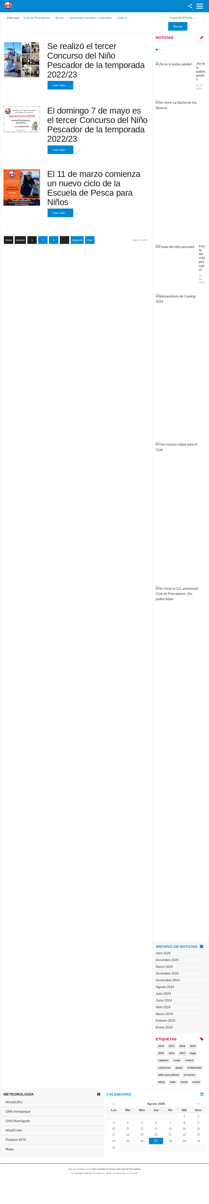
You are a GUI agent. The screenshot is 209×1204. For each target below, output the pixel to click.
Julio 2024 (163, 993)
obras (161, 1082)
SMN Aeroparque (18, 1111)
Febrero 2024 (165, 1020)
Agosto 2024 (165, 987)
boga (193, 1053)
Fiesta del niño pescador (202, 258)
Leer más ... (60, 85)
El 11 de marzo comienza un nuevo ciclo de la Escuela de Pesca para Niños (93, 188)
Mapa (10, 1149)
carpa (176, 1060)
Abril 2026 (163, 953)
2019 (193, 1046)
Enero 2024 (164, 1027)
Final (90, 240)
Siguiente (77, 240)
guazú (179, 1067)
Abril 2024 (163, 1007)
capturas (163, 1060)
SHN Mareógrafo (18, 1121)
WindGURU (14, 1102)
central (189, 1060)
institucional (194, 1067)
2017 (172, 1046)
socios (196, 1082)
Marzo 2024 (164, 1014)
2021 (172, 1053)
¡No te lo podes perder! (200, 71)
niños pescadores (168, 1074)
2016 (161, 1046)
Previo (165, 49)
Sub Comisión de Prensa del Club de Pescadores (116, 1169)
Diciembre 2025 (167, 960)
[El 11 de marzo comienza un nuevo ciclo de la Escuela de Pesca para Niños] (21, 187)
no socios (189, 1074)
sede (173, 1082)
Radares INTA (16, 1139)
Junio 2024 (164, 1000)
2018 (182, 1046)
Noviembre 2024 (168, 980)
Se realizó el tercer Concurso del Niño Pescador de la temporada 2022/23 (96, 60)
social (183, 1082)
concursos (164, 1067)
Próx (169, 49)
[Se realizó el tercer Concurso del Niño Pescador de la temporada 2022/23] (21, 59)
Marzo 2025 (164, 966)
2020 (161, 1053)
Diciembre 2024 (167, 973)
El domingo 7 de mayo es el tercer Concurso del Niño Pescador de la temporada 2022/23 (97, 125)
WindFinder (14, 1130)
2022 (182, 1053)
